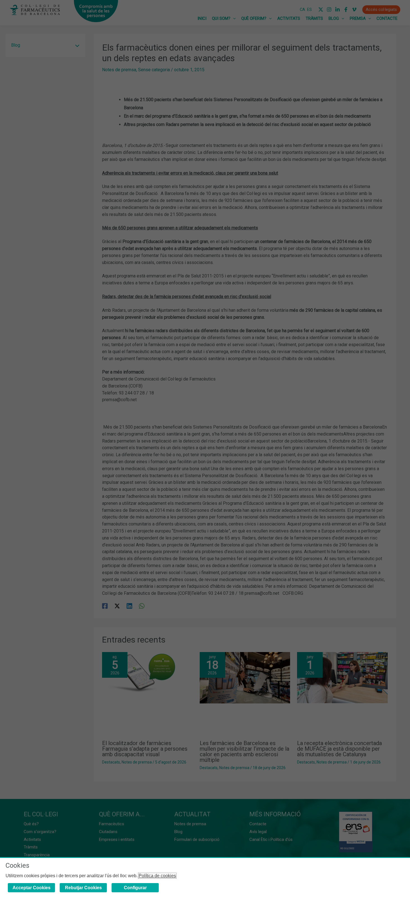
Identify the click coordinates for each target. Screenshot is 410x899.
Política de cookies (157, 875)
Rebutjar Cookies (83, 887)
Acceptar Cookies (31, 887)
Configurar (135, 887)
